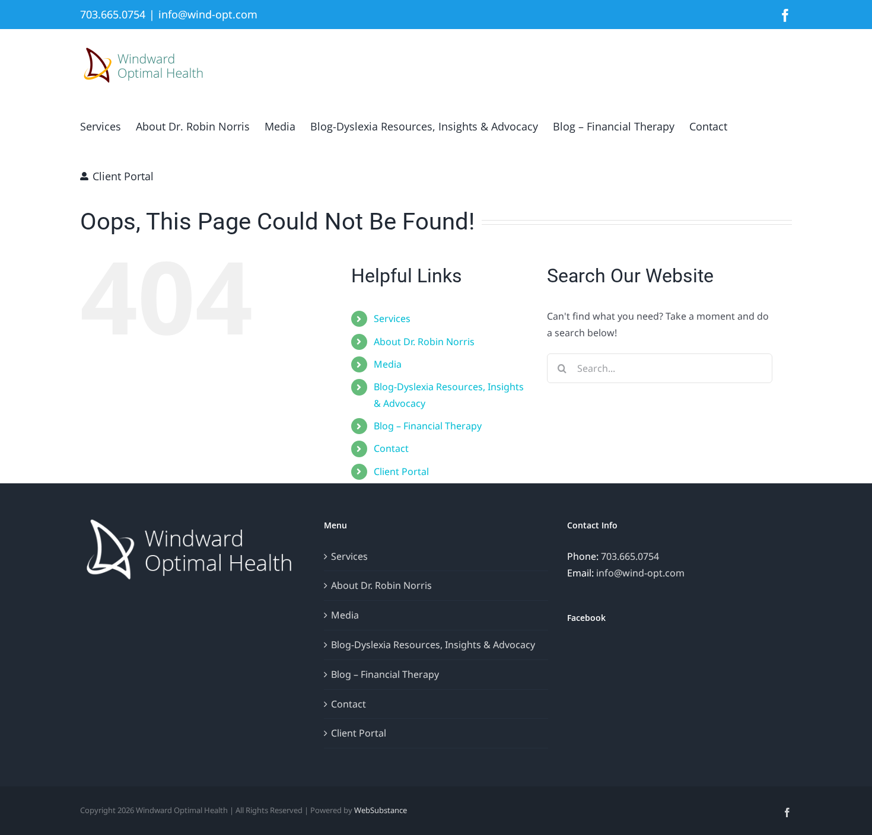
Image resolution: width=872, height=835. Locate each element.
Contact (391, 448)
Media (388, 364)
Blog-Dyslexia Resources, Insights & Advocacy (433, 644)
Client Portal (401, 471)
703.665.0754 (630, 556)
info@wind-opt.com (207, 14)
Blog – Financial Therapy (428, 425)
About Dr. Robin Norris (424, 341)
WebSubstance (380, 810)
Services (392, 318)
